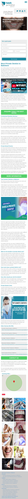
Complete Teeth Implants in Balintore (10, 480)
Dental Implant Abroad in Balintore (9, 497)
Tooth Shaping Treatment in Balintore (10, 487)
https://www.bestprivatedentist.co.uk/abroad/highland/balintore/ (15, 354)
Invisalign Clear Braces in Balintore (10, 485)
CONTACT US (14, 358)
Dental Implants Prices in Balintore (10, 483)
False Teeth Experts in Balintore (9, 494)
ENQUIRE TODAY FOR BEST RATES (14, 112)
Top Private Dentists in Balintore (8, 472)
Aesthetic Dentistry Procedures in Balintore (11, 475)
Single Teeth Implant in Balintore (9, 479)
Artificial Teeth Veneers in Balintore (10, 491)
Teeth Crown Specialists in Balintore (10, 492)
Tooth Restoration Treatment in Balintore (11, 489)
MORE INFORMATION (14, 176)
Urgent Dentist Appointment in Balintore (10, 496)
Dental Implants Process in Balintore (10, 481)
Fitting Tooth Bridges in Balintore (9, 493)
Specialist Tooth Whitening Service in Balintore (12, 476)
